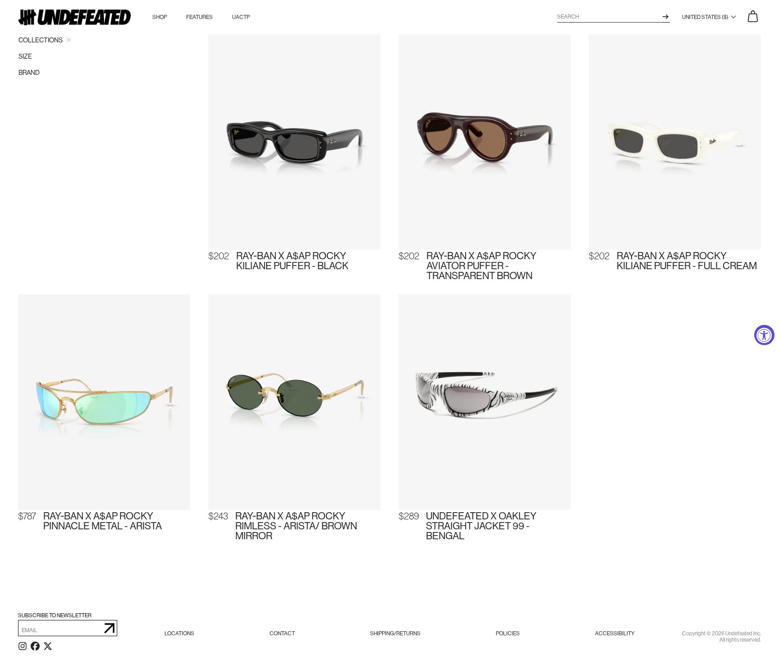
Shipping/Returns (395, 633)
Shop (159, 17)
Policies (508, 633)
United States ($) (705, 17)
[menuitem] (179, 633)
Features (199, 17)
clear (68, 39)
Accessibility (615, 633)
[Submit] (109, 628)
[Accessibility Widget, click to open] (764, 335)
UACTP (241, 17)
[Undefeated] (74, 17)
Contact (282, 633)
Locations (179, 633)
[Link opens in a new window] (22, 647)
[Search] (666, 17)
